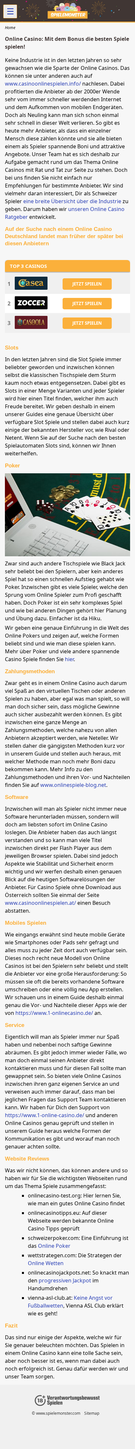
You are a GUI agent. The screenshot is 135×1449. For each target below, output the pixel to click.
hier (69, 659)
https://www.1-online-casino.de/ (44, 1115)
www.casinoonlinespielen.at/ (40, 902)
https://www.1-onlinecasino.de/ (54, 1013)
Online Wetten (46, 1263)
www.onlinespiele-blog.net (73, 785)
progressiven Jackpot (65, 1280)
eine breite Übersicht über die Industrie (72, 201)
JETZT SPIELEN (87, 284)
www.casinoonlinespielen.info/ (43, 83)
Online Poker (54, 1245)
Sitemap (91, 1413)
